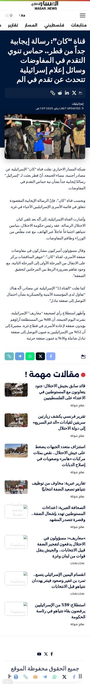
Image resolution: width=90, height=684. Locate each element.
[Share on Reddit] (60, 93)
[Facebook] (51, 654)
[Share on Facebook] (74, 677)
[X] (46, 654)
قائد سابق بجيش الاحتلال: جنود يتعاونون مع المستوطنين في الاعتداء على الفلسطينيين (60, 391)
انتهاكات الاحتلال (17, 390)
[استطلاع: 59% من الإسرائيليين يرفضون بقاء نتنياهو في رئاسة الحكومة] (16, 609)
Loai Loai (77, 563)
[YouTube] (39, 654)
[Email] (35, 677)
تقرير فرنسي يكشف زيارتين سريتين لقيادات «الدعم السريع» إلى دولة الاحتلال (59, 422)
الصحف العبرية (17, 512)
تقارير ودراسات (17, 420)
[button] (81, 15)
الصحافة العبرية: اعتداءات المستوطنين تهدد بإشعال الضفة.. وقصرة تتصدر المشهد (58, 513)
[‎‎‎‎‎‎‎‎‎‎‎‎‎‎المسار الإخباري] (45, 5)
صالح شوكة (77, 405)
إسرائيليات (78, 103)
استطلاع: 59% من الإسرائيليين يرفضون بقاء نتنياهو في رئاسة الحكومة (60, 610)
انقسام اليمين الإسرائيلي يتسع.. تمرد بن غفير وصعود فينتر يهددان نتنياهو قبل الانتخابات (58, 580)
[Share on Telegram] (45, 677)
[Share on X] (74, 93)
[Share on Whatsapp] (55, 677)
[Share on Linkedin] (67, 93)
